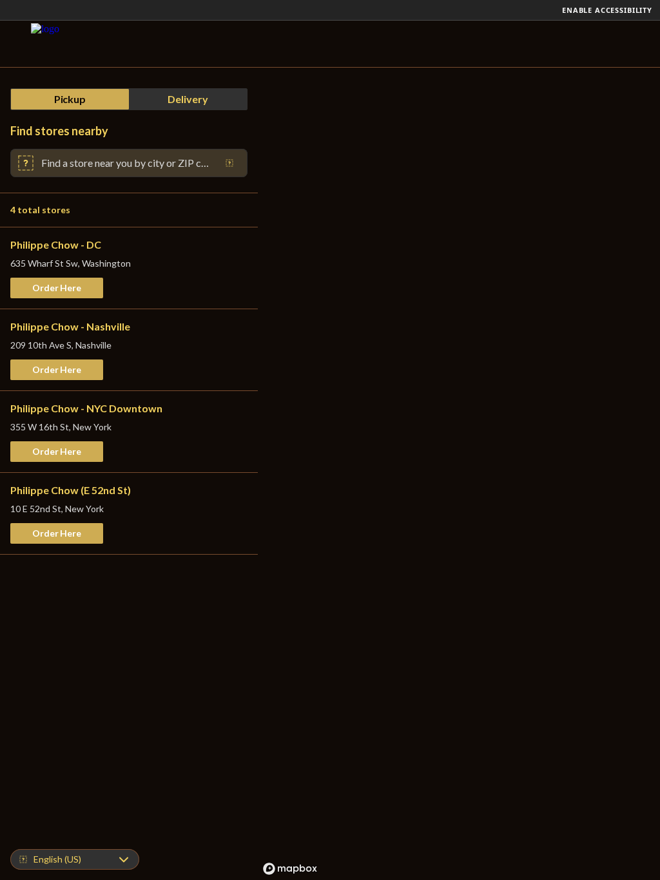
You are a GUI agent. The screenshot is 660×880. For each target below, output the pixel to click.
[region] (459, 474)
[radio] (70, 99)
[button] (56, 288)
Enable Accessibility (607, 10)
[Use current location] (229, 163)
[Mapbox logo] (290, 868)
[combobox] (126, 163)
